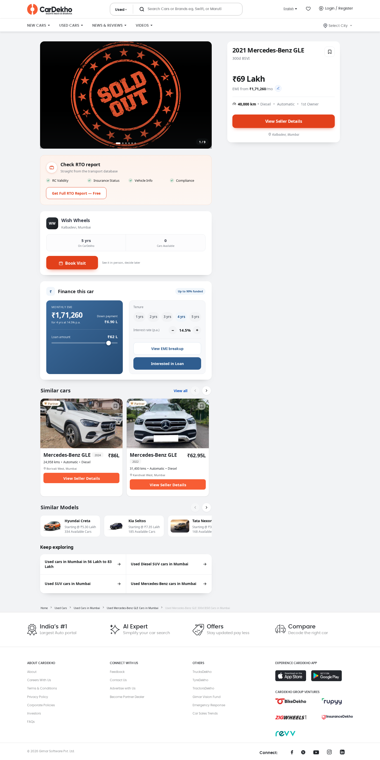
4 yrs (181, 316)
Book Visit (75, 263)
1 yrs (139, 316)
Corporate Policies (41, 705)
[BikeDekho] (290, 701)
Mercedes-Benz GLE (72, 455)
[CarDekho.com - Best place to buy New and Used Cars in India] (49, 9)
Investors (34, 713)
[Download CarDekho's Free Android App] (326, 675)
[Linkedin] (344, 753)
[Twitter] (305, 754)
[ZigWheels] (290, 717)
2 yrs (153, 316)
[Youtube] (318, 752)
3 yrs (167, 316)
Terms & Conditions (42, 688)
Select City (338, 26)
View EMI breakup (167, 348)
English (289, 8)
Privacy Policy (37, 696)
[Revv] (290, 733)
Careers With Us (39, 680)
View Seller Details (283, 121)
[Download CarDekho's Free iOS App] (290, 675)
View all (180, 390)
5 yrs (195, 316)
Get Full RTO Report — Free (76, 193)
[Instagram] (331, 753)
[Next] (206, 390)
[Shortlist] (329, 52)
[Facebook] (292, 754)
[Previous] (195, 390)
